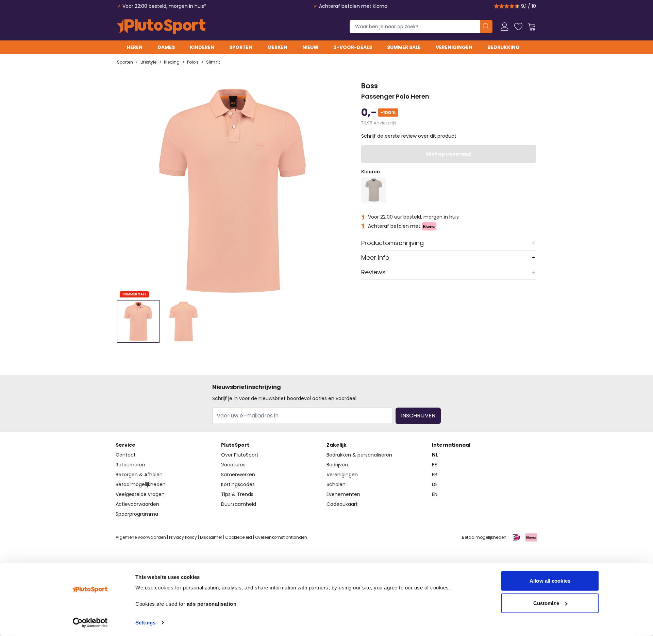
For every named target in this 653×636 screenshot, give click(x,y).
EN (434, 494)
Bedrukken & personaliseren (359, 454)
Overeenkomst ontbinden (281, 537)
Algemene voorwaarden (141, 537)
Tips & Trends (237, 494)
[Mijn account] (505, 26)
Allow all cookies (550, 581)
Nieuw (310, 47)
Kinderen (202, 47)
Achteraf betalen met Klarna (353, 6)
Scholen (336, 484)
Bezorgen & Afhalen (139, 474)
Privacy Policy (183, 537)
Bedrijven (337, 464)
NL (435, 454)
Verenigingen (454, 47)
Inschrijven (418, 415)
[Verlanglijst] (518, 26)
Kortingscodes (238, 484)
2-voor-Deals (353, 47)
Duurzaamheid (238, 504)
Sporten (240, 47)
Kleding (172, 62)
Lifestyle (148, 62)
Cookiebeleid (238, 537)
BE (434, 464)
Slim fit (213, 62)
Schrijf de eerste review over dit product (408, 136)
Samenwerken (238, 474)
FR (434, 474)
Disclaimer (211, 537)
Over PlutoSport (239, 454)
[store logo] (161, 26)
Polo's (193, 62)
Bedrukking (503, 47)
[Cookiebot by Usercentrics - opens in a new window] (90, 623)
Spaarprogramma (137, 514)
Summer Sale (404, 47)
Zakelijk (336, 445)
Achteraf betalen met (395, 226)
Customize (546, 603)
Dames (166, 47)
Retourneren (130, 464)
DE (435, 484)
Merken (277, 47)
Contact (126, 454)
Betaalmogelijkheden (141, 484)
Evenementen (343, 494)
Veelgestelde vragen (140, 494)
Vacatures (233, 464)
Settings (145, 622)
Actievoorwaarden (137, 504)
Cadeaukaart (342, 504)
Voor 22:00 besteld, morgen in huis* (164, 6)
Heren (135, 47)
